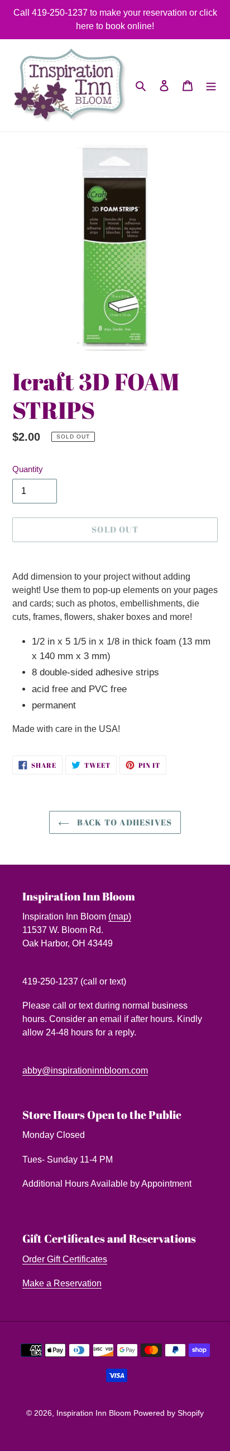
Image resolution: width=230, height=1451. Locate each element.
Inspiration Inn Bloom (94, 1412)
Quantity (27, 469)
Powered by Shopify (168, 1412)
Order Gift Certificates (64, 1259)
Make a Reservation (62, 1283)
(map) (119, 916)
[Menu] (211, 86)
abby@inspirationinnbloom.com (85, 1070)
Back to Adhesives (123, 822)
